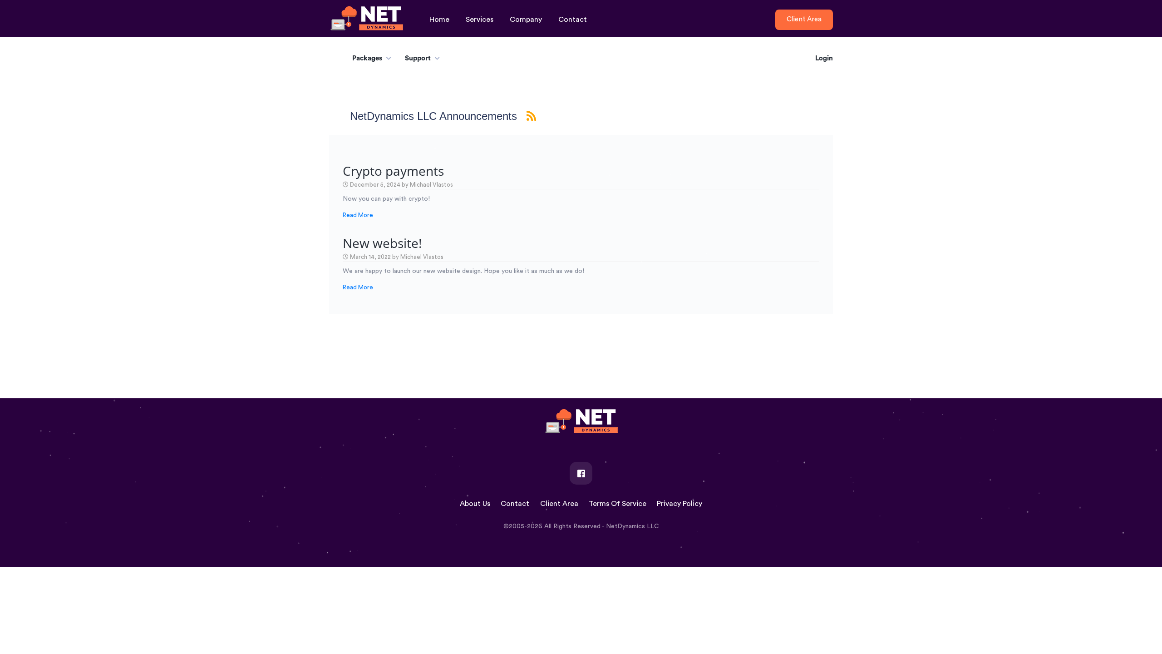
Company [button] (526, 19)
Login (824, 58)
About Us (475, 503)
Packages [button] (367, 58)
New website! (382, 243)
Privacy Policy (679, 503)
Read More (358, 215)
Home (439, 19)
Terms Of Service (617, 503)
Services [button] (479, 19)
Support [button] (418, 58)
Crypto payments (393, 170)
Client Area (559, 503)
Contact (572, 19)
